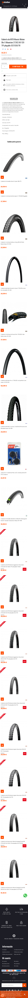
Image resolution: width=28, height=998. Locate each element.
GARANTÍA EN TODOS (7, 925)
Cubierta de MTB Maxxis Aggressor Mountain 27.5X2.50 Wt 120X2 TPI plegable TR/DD (12, 565)
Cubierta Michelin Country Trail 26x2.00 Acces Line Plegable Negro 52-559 (14, 427)
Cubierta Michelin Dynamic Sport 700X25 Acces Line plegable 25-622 (13, 289)
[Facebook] (6, 990)
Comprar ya (17, 66)
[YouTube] (12, 990)
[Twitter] (9, 990)
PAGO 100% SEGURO (21, 925)
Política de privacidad (7, 954)
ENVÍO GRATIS (6, 912)
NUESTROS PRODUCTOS (6, 927)
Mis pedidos (17, 963)
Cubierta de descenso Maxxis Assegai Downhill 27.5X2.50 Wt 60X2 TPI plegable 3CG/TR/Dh (13, 842)
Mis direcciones (5, 963)
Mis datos (16, 961)
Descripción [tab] (14, 98)
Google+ (8, 49)
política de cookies (10, 997)
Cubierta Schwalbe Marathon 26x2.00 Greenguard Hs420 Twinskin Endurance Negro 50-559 (14, 519)
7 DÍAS (21, 914)
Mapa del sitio (17, 954)
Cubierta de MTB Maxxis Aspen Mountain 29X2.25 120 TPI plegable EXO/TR (13, 796)
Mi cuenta (4, 961)
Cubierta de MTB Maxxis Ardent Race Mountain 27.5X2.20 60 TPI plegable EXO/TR (13, 703)
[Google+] (15, 990)
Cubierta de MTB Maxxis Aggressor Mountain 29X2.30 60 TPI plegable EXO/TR (12, 657)
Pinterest (10, 49)
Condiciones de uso (18, 949)
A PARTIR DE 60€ (7, 914)
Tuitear (5, 49)
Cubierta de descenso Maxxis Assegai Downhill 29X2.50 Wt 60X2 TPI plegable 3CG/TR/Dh (13, 888)
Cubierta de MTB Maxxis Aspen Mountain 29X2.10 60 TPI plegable (13, 750)
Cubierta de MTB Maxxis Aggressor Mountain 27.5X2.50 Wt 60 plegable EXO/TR (12, 611)
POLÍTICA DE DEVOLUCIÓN (21, 912)
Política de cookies (18, 952)
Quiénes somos (6, 952)
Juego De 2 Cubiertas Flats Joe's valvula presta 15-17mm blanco (14, 473)
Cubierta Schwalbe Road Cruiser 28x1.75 (11, 181)
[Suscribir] (24, 985)
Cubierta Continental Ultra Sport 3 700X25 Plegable (14, 196)
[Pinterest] (18, 990)
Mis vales (16, 966)
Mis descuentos (6, 966)
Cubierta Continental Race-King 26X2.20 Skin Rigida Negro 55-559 (12, 242)
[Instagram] (21, 990)
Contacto (4, 949)
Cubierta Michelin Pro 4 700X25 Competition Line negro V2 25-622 (13, 381)
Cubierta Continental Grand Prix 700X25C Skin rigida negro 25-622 (13, 335)
